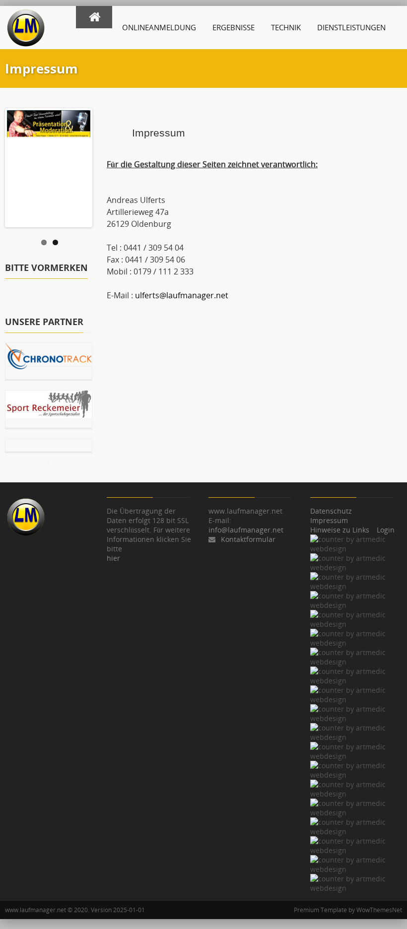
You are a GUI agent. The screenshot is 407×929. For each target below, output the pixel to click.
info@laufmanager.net (245, 529)
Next (82, 165)
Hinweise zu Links (339, 529)
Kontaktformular (248, 539)
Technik (286, 27)
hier (113, 558)
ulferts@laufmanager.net (181, 295)
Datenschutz (331, 511)
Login (386, 529)
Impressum (329, 520)
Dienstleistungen (351, 27)
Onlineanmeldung (159, 27)
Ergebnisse (233, 27)
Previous (14, 165)
